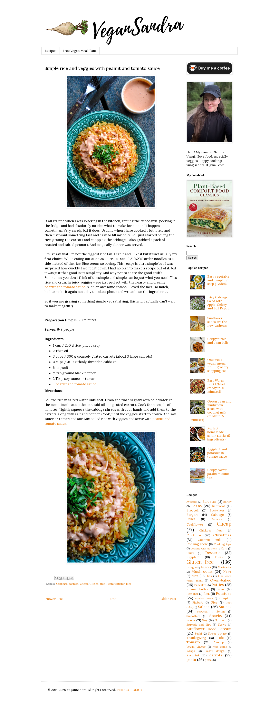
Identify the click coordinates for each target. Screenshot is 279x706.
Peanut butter (115, 584)
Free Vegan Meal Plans (79, 51)
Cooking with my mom (204, 548)
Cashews (216, 519)
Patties (218, 584)
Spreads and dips (198, 624)
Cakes (190, 519)
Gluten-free (97, 584)
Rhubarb (197, 602)
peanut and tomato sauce (65, 287)
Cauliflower (194, 524)
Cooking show (197, 544)
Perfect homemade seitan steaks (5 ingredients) (218, 433)
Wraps (190, 651)
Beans (196, 506)
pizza (208, 660)
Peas (220, 589)
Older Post (168, 599)
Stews (222, 624)
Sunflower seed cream (208, 628)
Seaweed (202, 611)
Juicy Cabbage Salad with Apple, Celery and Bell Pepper (219, 302)
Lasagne (191, 567)
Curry (190, 553)
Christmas (222, 535)
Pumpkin (225, 598)
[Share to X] (64, 578)
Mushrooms (202, 571)
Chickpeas (193, 535)
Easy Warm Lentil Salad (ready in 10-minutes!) (216, 386)
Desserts (213, 552)
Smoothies (193, 616)
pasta (191, 659)
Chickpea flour (211, 530)
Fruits (219, 557)
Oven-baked (220, 580)
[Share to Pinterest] (72, 578)
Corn (224, 548)
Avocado (191, 502)
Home (111, 599)
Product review (204, 598)
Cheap (84, 584)
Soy (205, 620)
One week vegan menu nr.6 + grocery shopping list (217, 365)
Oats (209, 576)
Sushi (198, 633)
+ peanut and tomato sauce (74, 384)
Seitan (221, 611)
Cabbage (61, 584)
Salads (204, 606)
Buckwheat (217, 510)
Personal (192, 594)
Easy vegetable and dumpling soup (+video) (218, 280)
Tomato (193, 642)
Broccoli (192, 510)
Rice (128, 584)
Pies (206, 594)
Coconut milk (209, 540)
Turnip (219, 642)
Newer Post (54, 599)
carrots (73, 584)
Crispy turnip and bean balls (217, 341)
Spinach (221, 620)
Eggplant (193, 557)
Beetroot (218, 506)
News (227, 572)
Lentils (206, 567)
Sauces (225, 606)
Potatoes (223, 593)
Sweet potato (217, 633)
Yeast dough (214, 651)
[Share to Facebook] (68, 578)
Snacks (215, 615)
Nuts (194, 576)
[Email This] (56, 578)
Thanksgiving (196, 638)
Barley (227, 502)
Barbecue (210, 502)
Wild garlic (220, 646)
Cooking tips (222, 544)
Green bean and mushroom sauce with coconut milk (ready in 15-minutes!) (210, 410)
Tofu (220, 638)
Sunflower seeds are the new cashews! (217, 321)
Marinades (224, 567)
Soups (190, 620)
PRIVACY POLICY (129, 690)
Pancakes (200, 585)
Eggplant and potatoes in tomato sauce (217, 452)
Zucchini (192, 655)
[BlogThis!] (60, 578)
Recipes (50, 51)
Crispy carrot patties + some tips (218, 473)
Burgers (192, 515)
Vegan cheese (195, 646)
